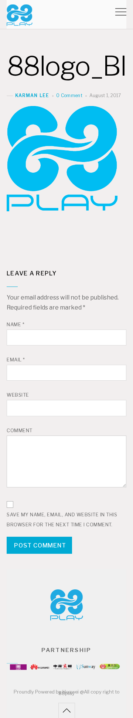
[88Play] (20, 22)
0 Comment (69, 95)
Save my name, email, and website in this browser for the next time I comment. (62, 519)
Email (16, 360)
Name (15, 324)
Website (18, 395)
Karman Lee (32, 95)
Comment (20, 430)
